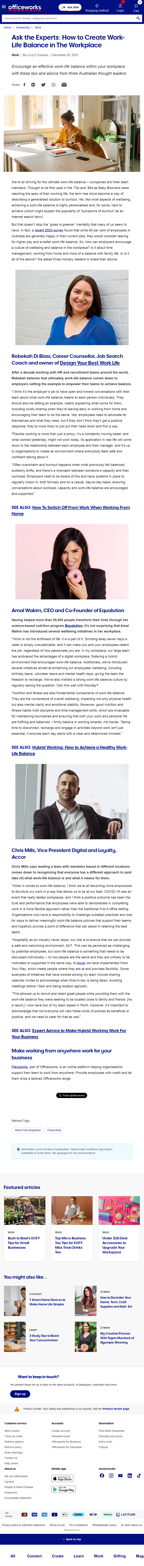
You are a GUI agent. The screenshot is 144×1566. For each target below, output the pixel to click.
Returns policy (12, 1447)
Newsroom (10, 1492)
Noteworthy (23, 27)
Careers (9, 1481)
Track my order (13, 1436)
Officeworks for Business (66, 1441)
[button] (4, 7)
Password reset (61, 1436)
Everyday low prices (110, 1436)
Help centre (11, 1463)
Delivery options (13, 1441)
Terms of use (57, 1525)
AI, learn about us (131, 1525)
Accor (81, 963)
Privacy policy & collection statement (23, 1525)
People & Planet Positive (18, 1487)
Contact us (10, 1457)
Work (38, 27)
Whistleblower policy (104, 1525)
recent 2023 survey (49, 230)
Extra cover (105, 1441)
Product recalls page (116, 1408)
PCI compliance (78, 1525)
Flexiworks (20, 1067)
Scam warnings (13, 1452)
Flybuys (103, 1447)
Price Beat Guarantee (111, 1430)
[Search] (138, 18)
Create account (61, 1430)
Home (7, 27)
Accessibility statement (17, 1497)
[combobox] (72, 18)
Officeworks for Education (67, 1447)
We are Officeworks (16, 1476)
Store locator (12, 1430)
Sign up (20, 1394)
